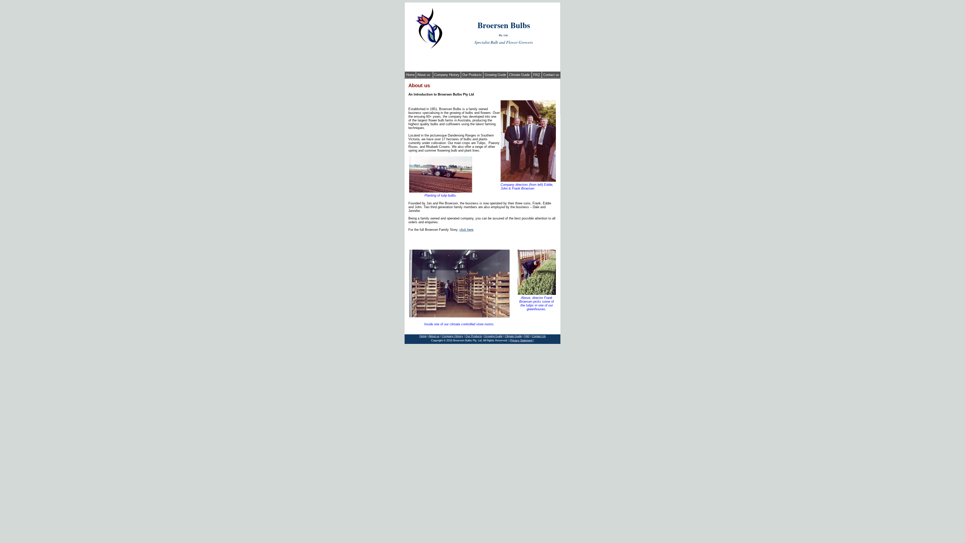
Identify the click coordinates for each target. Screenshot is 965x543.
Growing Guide (495, 75)
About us (423, 75)
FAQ (536, 75)
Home (410, 75)
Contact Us (539, 336)
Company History (446, 75)
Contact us (551, 75)
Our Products (472, 75)
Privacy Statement (521, 340)
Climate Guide (519, 75)
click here (466, 230)
